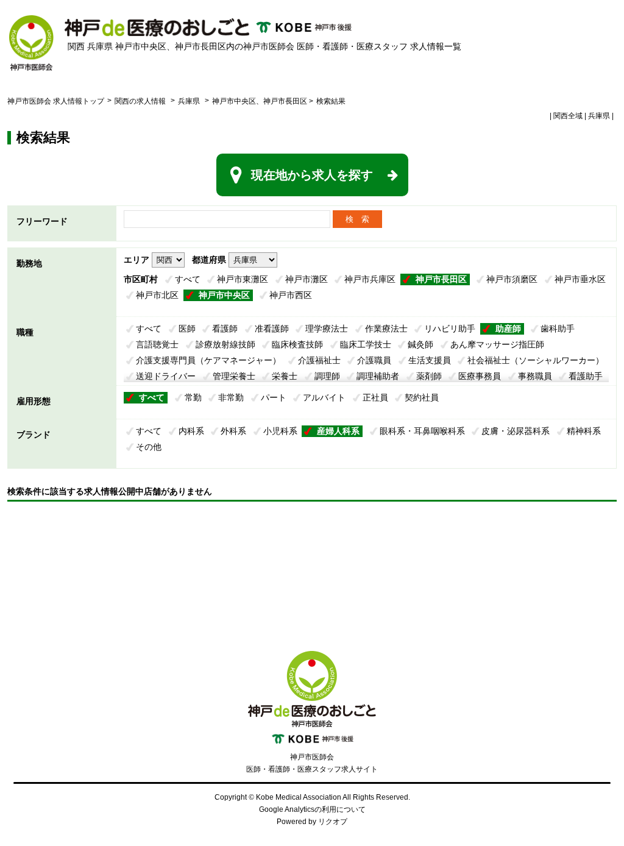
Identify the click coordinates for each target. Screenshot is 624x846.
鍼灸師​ (420, 344)
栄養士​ (284, 376)
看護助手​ (586, 376)
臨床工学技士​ (365, 344)
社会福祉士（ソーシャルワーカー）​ (535, 360)
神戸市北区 (157, 295)
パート (273, 397)
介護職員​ (374, 360)
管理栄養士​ (234, 376)
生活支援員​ (429, 360)
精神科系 (584, 431)
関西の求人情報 (141, 101)
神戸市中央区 (224, 295)
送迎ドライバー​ (166, 376)
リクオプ (332, 821)
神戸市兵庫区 (369, 279)
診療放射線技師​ (225, 344)
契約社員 (422, 397)
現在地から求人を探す (312, 175)
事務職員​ (535, 376)
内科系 (191, 431)
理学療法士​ (326, 328)
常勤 (193, 397)
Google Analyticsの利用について (312, 809)
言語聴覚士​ (157, 344)
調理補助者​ (377, 376)
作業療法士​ (386, 328)
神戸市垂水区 (580, 279)
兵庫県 (189, 101)
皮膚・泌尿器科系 (515, 431)
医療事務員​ (479, 376)
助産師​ (508, 328)
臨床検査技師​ (297, 344)
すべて (187, 279)
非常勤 (231, 397)
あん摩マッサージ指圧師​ (497, 344)
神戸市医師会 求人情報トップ (55, 101)
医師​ (187, 328)
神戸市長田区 (441, 279)
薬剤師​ (429, 376)
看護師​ (225, 328)
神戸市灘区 (306, 279)
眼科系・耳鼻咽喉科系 (422, 431)
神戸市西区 (290, 295)
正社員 (375, 397)
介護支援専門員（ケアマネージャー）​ (208, 360)
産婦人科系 (338, 431)
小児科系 (280, 431)
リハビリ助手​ (449, 328)
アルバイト (324, 397)
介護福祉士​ (319, 360)
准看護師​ (272, 328)
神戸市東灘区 (242, 279)
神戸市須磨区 (511, 279)
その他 (148, 447)
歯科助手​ (558, 328)
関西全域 (568, 116)
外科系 (233, 431)
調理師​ (327, 376)
